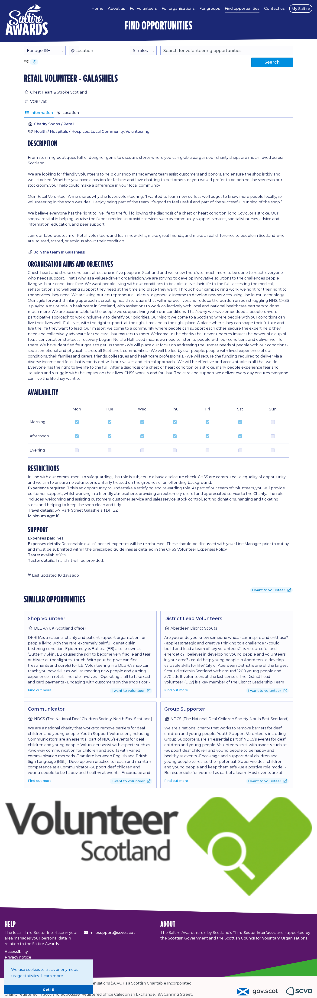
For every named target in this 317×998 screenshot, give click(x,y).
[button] (34, 62)
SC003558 (70, 994)
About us (116, 8)
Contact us (274, 8)
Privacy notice (18, 957)
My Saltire (300, 9)
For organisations (178, 8)
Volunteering (137, 131)
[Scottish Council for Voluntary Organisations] (299, 994)
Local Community (107, 131)
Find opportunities (242, 8)
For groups (209, 8)
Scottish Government (188, 938)
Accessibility (16, 951)
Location (70, 113)
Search (272, 62)
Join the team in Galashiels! (59, 252)
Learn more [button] (52, 976)
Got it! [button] (48, 990)
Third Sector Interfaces (254, 932)
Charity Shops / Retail (54, 124)
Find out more (40, 690)
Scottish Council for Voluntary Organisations (265, 938)
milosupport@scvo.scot (112, 932)
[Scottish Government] (261, 994)
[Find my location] (72, 50)
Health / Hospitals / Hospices (61, 131)
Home (97, 8)
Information (41, 113)
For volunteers (143, 8)
